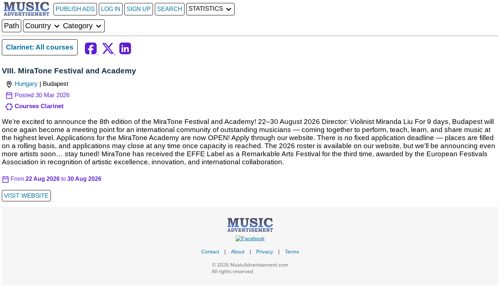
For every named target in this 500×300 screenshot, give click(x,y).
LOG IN (110, 9)
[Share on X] (109, 52)
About (238, 252)
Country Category (60, 26)
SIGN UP (139, 9)
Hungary (26, 83)
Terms (292, 252)
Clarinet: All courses (40, 47)
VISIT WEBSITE (26, 195)
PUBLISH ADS (75, 9)
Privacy (264, 252)
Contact (210, 252)
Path (11, 26)
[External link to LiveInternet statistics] (272, 271)
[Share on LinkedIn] (125, 52)
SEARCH (169, 9)
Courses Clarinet (39, 106)
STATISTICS (207, 8)
